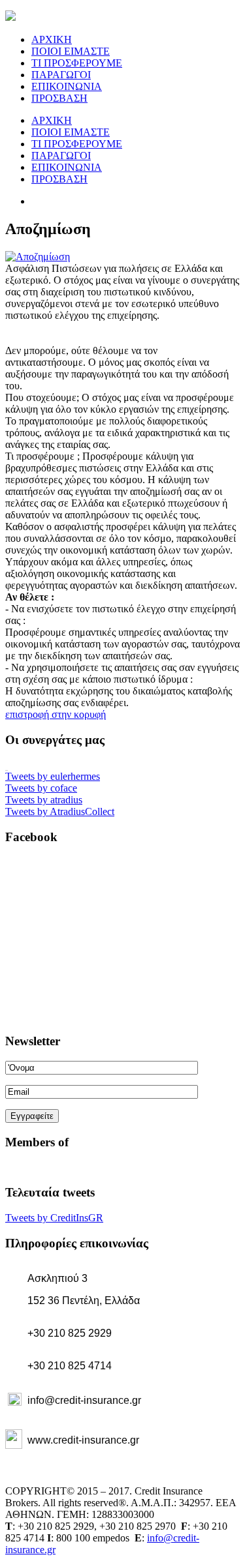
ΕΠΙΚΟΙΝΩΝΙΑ (66, 86)
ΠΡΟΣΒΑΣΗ (59, 98)
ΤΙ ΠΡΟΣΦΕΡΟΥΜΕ (76, 62)
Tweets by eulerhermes (52, 776)
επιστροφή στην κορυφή (55, 714)
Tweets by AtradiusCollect (59, 811)
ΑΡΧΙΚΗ (51, 39)
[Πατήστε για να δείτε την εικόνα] (37, 256)
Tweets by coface (41, 788)
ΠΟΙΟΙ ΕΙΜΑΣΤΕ (70, 51)
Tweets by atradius (43, 799)
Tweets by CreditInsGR (54, 1217)
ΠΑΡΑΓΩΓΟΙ (61, 74)
